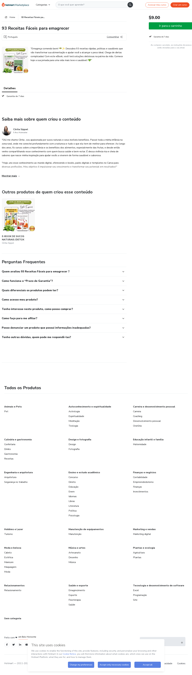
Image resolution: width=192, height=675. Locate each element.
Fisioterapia (75, 600)
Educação (73, 486)
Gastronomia (11, 454)
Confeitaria (9, 444)
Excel (136, 590)
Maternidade (139, 444)
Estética (8, 557)
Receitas (9, 458)
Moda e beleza (12, 548)
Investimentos (140, 491)
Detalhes (10, 88)
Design (72, 444)
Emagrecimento (77, 590)
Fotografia (74, 449)
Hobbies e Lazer (13, 529)
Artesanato (75, 552)
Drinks (7, 449)
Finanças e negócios (144, 472)
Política (72, 510)
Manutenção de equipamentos (86, 529)
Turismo (8, 534)
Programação (140, 595)
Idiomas (73, 496)
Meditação (74, 421)
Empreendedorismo (143, 482)
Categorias (41, 4)
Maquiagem (10, 567)
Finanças (137, 486)
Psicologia (74, 515)
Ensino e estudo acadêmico (84, 472)
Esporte (73, 595)
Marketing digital (142, 534)
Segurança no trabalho (16, 482)
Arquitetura (10, 477)
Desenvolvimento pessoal (147, 421)
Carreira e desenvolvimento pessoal (154, 406)
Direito (72, 482)
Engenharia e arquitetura (18, 472)
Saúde (72, 604)
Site (135, 600)
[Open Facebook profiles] (7, 645)
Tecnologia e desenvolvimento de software (158, 585)
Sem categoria (12, 618)
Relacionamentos (14, 585)
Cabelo (8, 552)
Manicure (9, 562)
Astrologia (74, 411)
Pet (6, 411)
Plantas (137, 557)
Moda (7, 571)
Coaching (137, 416)
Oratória (137, 425)
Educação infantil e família (148, 439)
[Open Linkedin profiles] (20, 645)
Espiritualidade (76, 416)
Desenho (73, 557)
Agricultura (139, 552)
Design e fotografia (80, 439)
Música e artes (77, 548)
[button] (61, 271)
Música (72, 562)
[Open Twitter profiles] (13, 645)
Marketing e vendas (144, 529)
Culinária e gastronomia (18, 439)
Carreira (137, 411)
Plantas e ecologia (144, 548)
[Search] (130, 4)
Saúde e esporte (78, 585)
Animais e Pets (13, 406)
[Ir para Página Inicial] (16, 4)
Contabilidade (140, 477)
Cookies (181, 663)
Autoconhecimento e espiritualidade (90, 406)
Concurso (73, 477)
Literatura (74, 506)
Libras (72, 501)
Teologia (73, 425)
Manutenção (75, 534)
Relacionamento (12, 590)
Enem (72, 491)
